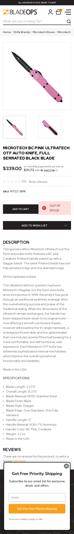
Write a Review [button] (38, 182)
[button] (47, 168)
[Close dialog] (66, 466)
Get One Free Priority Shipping (37, 509)
